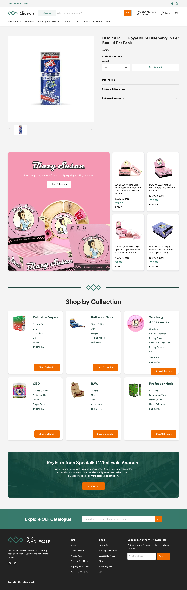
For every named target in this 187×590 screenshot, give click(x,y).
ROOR (36, 399)
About (26, 4)
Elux (35, 337)
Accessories (97, 404)
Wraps (94, 333)
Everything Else (92, 21)
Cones (94, 328)
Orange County (40, 390)
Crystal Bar (38, 324)
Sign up (163, 556)
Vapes (68, 21)
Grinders (153, 329)
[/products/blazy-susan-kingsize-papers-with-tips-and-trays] (128, 168)
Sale (107, 21)
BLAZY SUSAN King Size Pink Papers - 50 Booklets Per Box (162, 187)
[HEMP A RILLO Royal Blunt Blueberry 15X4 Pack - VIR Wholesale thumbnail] (20, 129)
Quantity (106, 61)
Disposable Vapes (158, 395)
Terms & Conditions (79, 561)
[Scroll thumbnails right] (91, 129)
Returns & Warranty (79, 572)
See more (154, 357)
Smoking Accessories (49, 21)
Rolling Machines (157, 333)
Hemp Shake (155, 399)
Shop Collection (47, 367)
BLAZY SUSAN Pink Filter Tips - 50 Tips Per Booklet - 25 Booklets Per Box (128, 249)
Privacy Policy (77, 556)
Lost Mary (38, 333)
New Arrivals (14, 21)
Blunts (152, 351)
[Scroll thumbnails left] (9, 129)
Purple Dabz (39, 404)
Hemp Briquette (157, 404)
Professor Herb (40, 395)
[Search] (127, 13)
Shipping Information (80, 566)
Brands (28, 21)
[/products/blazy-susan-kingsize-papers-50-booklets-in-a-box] (163, 168)
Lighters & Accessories (161, 342)
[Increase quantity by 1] (126, 67)
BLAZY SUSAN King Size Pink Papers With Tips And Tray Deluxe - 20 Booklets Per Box (128, 189)
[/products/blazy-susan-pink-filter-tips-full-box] (128, 230)
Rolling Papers (98, 337)
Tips (93, 395)
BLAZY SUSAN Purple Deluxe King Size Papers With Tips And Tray (161, 249)
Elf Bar (36, 328)
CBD (78, 21)
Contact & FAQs (14, 4)
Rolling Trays (155, 338)
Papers (94, 390)
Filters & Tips (97, 324)
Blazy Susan (122, 199)
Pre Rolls (153, 390)
